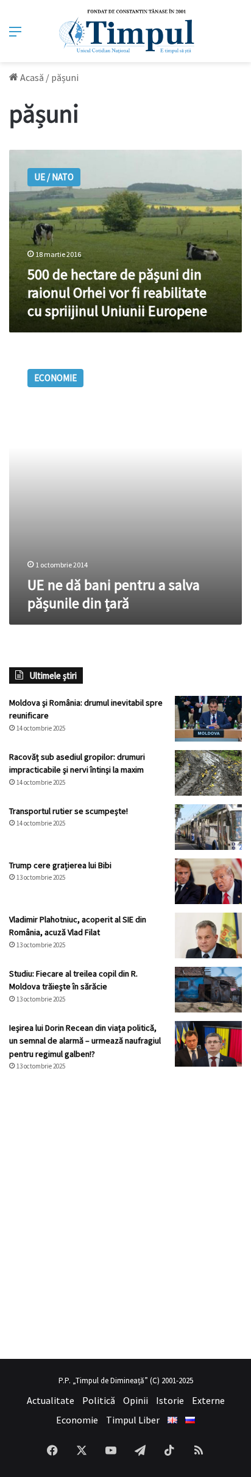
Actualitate (50, 1400)
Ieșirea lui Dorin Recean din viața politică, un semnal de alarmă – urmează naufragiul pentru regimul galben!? (85, 1040)
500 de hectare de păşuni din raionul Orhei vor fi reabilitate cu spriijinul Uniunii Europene (117, 292)
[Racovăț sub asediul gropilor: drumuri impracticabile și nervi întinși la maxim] (208, 773)
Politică (98, 1400)
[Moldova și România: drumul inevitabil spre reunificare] (208, 719)
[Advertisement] (125, 1215)
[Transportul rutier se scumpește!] (208, 827)
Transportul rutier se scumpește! (68, 810)
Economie (77, 1420)
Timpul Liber (133, 1420)
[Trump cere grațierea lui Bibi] (208, 881)
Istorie (170, 1400)
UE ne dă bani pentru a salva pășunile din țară (113, 593)
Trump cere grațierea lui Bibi (60, 865)
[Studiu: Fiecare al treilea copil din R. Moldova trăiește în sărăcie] (208, 989)
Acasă (31, 77)
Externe (208, 1400)
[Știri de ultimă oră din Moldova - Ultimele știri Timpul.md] (125, 31)
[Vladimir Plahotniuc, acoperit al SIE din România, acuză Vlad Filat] (208, 935)
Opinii (135, 1400)
